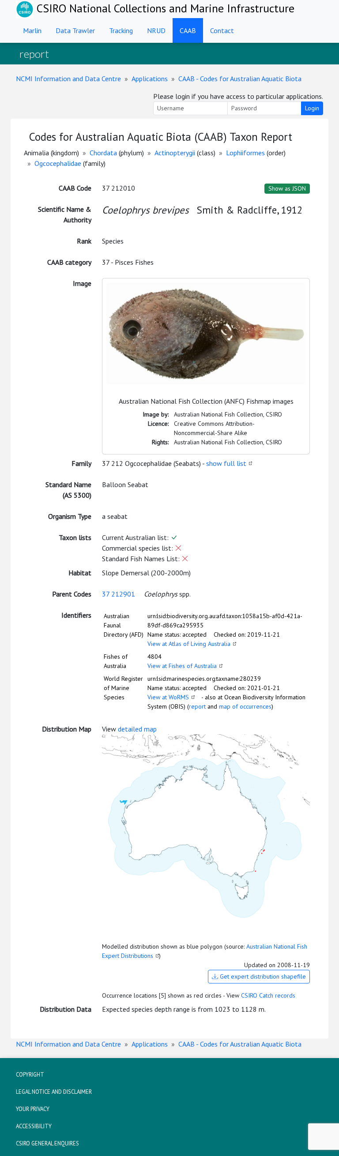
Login (312, 108)
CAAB (188, 30)
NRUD (156, 30)
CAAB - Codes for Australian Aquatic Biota (239, 78)
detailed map (137, 728)
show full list (226, 463)
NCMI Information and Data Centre (68, 78)
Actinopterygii (174, 152)
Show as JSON (287, 188)
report (197, 706)
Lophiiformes (245, 152)
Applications (150, 78)
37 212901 (118, 593)
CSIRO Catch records (268, 995)
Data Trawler (75, 30)
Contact (222, 30)
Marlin (32, 30)
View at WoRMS (168, 697)
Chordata (103, 152)
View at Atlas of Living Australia (188, 644)
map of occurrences (245, 706)
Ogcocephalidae (57, 163)
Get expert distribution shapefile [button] (262, 976)
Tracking (121, 30)
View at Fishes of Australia (182, 666)
